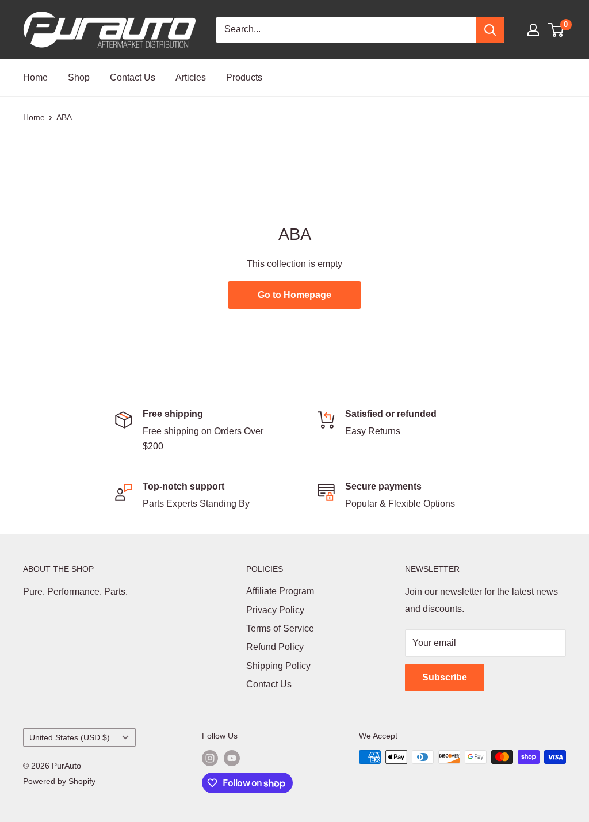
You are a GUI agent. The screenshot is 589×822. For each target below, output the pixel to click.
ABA (64, 117)
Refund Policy (275, 647)
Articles (190, 77)
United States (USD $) (69, 737)
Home (35, 77)
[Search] (490, 30)
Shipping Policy (278, 666)
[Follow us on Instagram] (210, 758)
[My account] (533, 30)
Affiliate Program (280, 591)
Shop (79, 77)
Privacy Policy (275, 610)
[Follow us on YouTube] (232, 758)
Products (244, 77)
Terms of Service (280, 628)
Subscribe (444, 677)
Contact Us (132, 77)
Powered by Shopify (59, 781)
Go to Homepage (294, 295)
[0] (556, 30)
